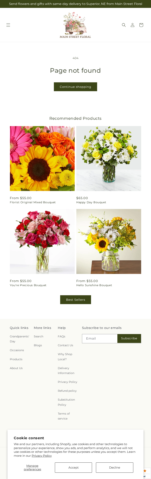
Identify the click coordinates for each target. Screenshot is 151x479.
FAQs (61, 336)
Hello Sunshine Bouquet (94, 285)
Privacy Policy (42, 456)
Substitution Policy (66, 402)
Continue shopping (75, 87)
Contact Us (65, 345)
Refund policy (67, 391)
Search (38, 336)
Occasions (17, 350)
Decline (114, 467)
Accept (73, 467)
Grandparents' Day (19, 339)
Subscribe (129, 338)
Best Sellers (75, 300)
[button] (8, 25)
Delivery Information (66, 370)
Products (16, 359)
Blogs (38, 345)
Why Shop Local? (65, 356)
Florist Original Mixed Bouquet (33, 202)
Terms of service (64, 416)
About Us (16, 368)
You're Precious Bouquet (28, 285)
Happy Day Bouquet (91, 202)
